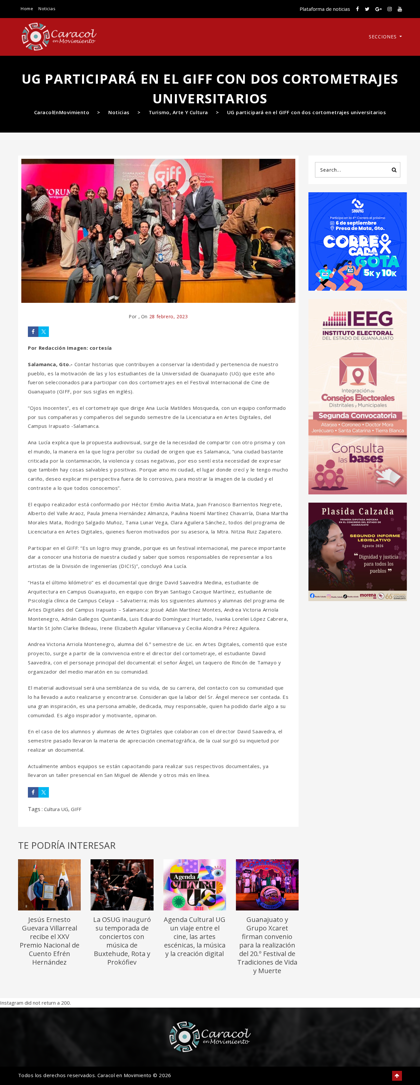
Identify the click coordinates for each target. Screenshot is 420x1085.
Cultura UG (56, 809)
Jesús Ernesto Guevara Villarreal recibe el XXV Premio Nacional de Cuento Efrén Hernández (49, 941)
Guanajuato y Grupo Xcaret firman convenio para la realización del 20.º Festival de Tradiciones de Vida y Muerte (267, 945)
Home (27, 8)
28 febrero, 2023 (168, 316)
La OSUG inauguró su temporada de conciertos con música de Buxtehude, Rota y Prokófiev (122, 941)
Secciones (383, 36)
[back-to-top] (397, 1076)
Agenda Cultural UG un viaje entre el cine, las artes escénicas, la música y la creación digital (194, 936)
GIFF (76, 809)
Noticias (46, 8)
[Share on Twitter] (43, 331)
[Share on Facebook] (33, 331)
